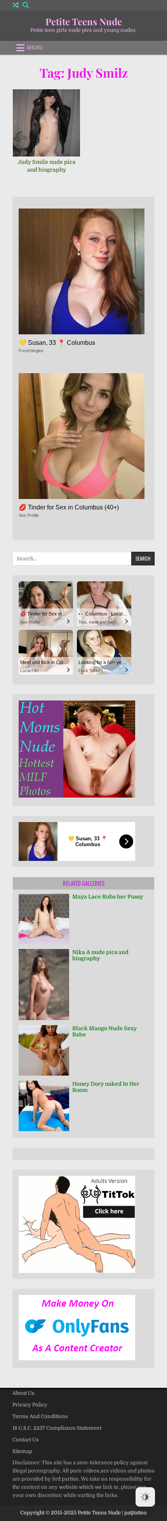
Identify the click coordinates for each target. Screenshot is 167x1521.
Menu (35, 47)
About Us (23, 1393)
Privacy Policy (29, 1405)
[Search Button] (26, 5)
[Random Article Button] (15, 5)
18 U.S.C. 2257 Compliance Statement (56, 1428)
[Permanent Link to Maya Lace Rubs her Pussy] (44, 918)
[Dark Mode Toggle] (145, 1497)
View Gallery (49, 122)
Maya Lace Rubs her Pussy (107, 896)
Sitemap (22, 1451)
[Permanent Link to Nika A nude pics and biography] (44, 984)
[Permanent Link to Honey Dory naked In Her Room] (44, 1106)
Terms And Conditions (40, 1416)
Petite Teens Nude (83, 21)
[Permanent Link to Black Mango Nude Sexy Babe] (44, 1050)
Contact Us (25, 1440)
